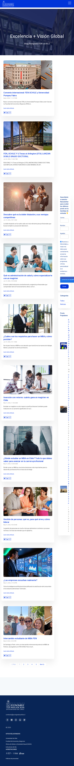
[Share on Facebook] (10, 112)
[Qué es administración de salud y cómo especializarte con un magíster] (27, 257)
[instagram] (15, 719)
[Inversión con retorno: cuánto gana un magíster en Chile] (27, 379)
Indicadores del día (11, 747)
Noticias (63, 304)
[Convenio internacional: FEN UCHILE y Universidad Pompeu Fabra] (27, 74)
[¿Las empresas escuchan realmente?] (27, 562)
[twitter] (24, 719)
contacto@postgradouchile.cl (15, 715)
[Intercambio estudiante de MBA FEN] (27, 620)
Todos (62, 301)
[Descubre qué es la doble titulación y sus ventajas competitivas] (27, 196)
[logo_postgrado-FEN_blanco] (8, 3)
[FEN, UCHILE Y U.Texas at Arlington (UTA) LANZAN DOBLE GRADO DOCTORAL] (27, 135)
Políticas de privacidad (12, 758)
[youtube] (11, 719)
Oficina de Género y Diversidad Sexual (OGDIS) (19, 744)
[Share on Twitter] (4, 112)
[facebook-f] (7, 719)
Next (41, 664)
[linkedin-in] (20, 719)
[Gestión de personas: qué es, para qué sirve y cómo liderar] (27, 501)
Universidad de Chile (11, 738)
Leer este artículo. (8, 108)
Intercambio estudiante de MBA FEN (20, 638)
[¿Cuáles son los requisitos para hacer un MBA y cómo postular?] (27, 318)
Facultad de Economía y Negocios (15, 741)
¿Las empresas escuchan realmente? (20, 580)
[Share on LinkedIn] (7, 112)
